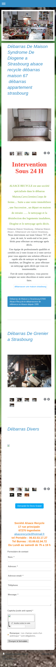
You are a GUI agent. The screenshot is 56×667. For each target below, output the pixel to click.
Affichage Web (47, 654)
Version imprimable (13, 654)
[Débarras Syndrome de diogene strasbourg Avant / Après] (12, 153)
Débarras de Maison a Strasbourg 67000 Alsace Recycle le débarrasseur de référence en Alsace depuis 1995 (28, 302)
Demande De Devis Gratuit (29, 506)
